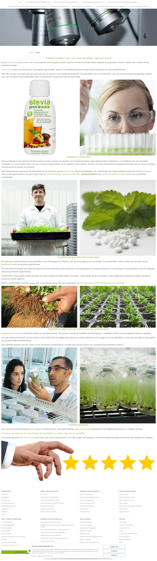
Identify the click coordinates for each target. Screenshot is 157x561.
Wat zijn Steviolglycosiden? (8, 525)
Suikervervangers (123, 503)
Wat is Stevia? (44, 494)
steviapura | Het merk (124, 528)
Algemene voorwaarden (125, 539)
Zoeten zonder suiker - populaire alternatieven (130, 506)
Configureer (114, 551)
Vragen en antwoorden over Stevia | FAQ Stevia (13, 536)
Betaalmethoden (5, 500)
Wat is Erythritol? (5, 530)
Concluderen (114, 555)
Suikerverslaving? (123, 509)
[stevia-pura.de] (20, 2)
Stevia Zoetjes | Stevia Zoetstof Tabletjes (51, 522)
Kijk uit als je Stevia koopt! (86, 494)
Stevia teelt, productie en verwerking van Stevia (52, 503)
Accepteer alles (114, 546)
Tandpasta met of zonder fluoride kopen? (51, 535)
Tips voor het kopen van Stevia (87, 503)
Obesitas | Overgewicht (85, 539)
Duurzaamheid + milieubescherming (128, 533)
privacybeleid (60, 553)
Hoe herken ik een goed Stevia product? (90, 497)
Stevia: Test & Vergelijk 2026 (87, 500)
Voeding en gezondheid (86, 522)
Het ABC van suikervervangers (9, 542)
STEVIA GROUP (123, 522)
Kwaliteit (121, 530)
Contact (3, 514)
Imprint (34, 556)
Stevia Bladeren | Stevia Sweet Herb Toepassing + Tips (54, 538)
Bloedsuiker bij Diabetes (86, 530)
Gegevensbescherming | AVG (45, 556)
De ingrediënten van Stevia (47, 506)
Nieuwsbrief (4, 511)
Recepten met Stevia (124, 511)
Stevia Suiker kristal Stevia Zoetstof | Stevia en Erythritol (55, 529)
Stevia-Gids (4, 539)
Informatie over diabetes (86, 525)
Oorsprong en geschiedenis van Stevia (50, 500)
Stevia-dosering (84, 509)
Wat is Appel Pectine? (6, 528)
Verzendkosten (5, 497)
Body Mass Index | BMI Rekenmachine (89, 542)
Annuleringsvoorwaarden (7, 503)
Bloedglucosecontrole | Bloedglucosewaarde (91, 536)
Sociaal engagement (124, 536)
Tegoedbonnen (5, 509)
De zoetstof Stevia (123, 494)
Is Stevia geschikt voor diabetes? (88, 528)
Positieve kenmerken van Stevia (127, 497)
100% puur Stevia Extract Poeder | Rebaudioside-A (53, 532)
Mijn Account (4, 494)
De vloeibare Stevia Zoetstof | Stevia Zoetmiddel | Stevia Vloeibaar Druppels (57, 525)
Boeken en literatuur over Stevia (49, 511)
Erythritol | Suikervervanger (47, 541)
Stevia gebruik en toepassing (87, 506)
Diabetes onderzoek (85, 533)
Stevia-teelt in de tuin (85, 511)
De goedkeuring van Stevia (47, 509)
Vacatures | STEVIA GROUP (126, 525)
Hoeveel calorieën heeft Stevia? (127, 500)
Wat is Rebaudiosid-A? (7, 522)
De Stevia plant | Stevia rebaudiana (49, 497)
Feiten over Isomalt (6, 533)
